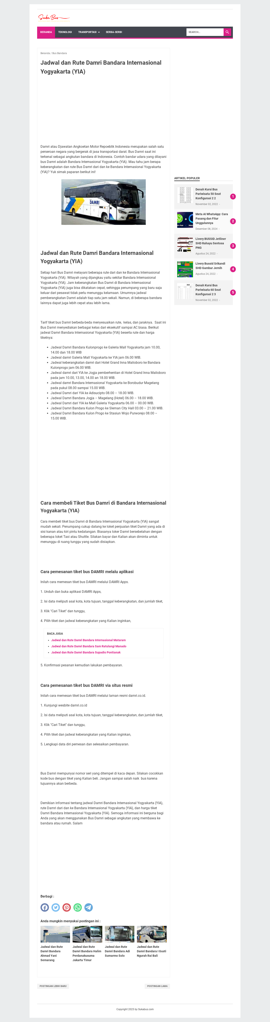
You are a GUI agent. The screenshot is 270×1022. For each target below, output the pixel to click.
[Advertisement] (103, 109)
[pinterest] (66, 907)
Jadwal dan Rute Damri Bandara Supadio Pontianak (85, 652)
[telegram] (88, 907)
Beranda (46, 32)
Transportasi (87, 32)
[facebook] (44, 907)
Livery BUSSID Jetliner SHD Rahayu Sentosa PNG (211, 243)
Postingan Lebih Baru (53, 986)
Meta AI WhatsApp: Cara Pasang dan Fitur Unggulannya (212, 218)
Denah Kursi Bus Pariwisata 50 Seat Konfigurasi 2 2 (208, 194)
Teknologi (65, 32)
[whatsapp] (77, 907)
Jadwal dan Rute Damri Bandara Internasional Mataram (88, 640)
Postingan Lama (157, 986)
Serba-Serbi (114, 32)
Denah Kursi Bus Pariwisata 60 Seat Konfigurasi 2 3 (208, 290)
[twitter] (55, 907)
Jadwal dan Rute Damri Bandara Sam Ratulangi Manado (88, 646)
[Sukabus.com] (54, 18)
